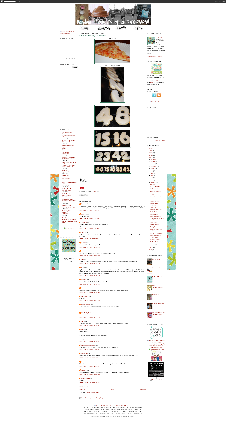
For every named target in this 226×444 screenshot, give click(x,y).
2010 (150, 157)
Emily (82, 321)
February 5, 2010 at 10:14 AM (89, 383)
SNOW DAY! (153, 212)
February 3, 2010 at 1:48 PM (89, 325)
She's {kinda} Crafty (67, 199)
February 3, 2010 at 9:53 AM (89, 228)
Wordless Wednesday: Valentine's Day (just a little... (156, 193)
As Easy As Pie (154, 189)
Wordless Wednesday (90, 193)
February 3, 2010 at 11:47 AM (89, 284)
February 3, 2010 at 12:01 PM (89, 300)
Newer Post (82, 389)
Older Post (143, 389)
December (153, 159)
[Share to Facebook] (85, 195)
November (153, 161)
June (152, 173)
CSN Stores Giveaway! (158, 268)
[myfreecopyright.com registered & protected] (113, 405)
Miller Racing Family (86, 313)
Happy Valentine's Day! (156, 209)
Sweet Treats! (153, 222)
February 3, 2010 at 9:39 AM (89, 210)
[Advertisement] (67, 98)
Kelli (82, 288)
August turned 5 (65, 172)
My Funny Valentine (155, 239)
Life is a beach (65, 153)
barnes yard (65, 170)
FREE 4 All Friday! (155, 186)
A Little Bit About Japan (158, 303)
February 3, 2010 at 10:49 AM (89, 255)
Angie (82, 329)
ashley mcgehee (85, 378)
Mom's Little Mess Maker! (156, 233)
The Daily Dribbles (67, 188)
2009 (150, 247)
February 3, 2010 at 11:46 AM (89, 275)
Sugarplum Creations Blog (88, 345)
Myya (82, 267)
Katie (82, 259)
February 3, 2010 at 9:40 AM (89, 218)
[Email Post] (97, 191)
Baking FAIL (153, 227)
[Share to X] (83, 195)
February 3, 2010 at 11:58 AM (89, 292)
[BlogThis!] (82, 195)
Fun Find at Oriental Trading (68, 207)
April (152, 177)
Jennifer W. (84, 222)
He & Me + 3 (65, 217)
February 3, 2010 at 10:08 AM (89, 247)
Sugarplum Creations (68, 145)
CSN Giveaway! (156, 259)
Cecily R (83, 232)
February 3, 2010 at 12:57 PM (89, 317)
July (152, 171)
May (152, 175)
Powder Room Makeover (68, 158)
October (153, 164)
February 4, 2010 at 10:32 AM (89, 374)
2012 (150, 152)
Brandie (83, 204)
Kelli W (160, 37)
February (153, 182)
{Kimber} (83, 370)
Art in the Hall (155, 294)
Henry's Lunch (153, 214)
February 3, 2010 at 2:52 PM (89, 341)
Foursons (83, 242)
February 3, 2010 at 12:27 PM (89, 309)
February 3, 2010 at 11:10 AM (89, 264)
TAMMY (83, 251)
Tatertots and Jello (67, 132)
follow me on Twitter (160, 140)
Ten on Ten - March (66, 195)
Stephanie (83, 279)
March (152, 180)
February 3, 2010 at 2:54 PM (89, 349)
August (153, 168)
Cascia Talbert (85, 296)
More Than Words (85, 304)
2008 (150, 250)
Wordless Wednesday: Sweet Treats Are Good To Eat (156, 218)
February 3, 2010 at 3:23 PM (89, 358)
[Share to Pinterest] (87, 195)
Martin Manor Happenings (69, 194)
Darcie (82, 361)
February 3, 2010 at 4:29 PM (89, 366)
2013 (150, 150)
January (153, 244)
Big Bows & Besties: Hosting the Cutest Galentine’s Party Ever (68, 135)
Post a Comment (83, 386)
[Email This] (80, 195)
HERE (152, 82)
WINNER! (152, 184)
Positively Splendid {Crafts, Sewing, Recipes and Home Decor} (69, 221)
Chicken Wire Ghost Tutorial (68, 142)
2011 (150, 155)
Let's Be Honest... (66, 213)
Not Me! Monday (154, 201)
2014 (150, 148)
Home (112, 389)
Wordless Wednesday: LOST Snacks (92, 36)
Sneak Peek (153, 207)
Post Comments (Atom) (93, 392)
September (154, 166)
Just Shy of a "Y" (66, 152)
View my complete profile (155, 56)
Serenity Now (65, 175)
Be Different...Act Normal (68, 140)
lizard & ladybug (66, 205)
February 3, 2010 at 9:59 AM (89, 239)
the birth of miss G (66, 185)
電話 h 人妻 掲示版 (66, 190)
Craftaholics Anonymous (68, 157)
